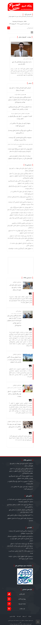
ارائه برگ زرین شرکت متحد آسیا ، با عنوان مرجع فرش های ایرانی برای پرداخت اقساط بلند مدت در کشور (20, 238)
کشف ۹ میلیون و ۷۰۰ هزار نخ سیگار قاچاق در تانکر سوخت (20, 117)
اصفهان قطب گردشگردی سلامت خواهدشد (19, 248)
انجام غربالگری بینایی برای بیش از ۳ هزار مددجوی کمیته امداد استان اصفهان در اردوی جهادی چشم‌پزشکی (20, 99)
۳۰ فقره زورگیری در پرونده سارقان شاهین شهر (19, 515)
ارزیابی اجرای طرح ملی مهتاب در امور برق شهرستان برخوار (20, 89)
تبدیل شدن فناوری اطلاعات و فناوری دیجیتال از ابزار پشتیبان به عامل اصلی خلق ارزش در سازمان (20, 225)
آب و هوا (24, 616)
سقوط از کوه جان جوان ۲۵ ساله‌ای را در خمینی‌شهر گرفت (20, 124)
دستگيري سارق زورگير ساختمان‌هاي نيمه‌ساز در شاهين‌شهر (20, 131)
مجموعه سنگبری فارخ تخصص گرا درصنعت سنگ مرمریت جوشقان (20, 138)
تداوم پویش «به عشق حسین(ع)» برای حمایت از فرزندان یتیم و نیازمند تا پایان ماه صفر (20, 150)
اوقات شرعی (12, 616)
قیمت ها (19, 616)
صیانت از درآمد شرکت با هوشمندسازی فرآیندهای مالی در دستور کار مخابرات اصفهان (20, 157)
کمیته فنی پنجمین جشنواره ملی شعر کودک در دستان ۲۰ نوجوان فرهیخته (20, 500)
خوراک (29, 616)
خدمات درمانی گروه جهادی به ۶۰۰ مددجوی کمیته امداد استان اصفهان (20, 231)
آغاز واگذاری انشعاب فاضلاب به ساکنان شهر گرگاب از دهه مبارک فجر (21, 511)
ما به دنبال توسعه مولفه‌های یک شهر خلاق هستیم (21, 63)
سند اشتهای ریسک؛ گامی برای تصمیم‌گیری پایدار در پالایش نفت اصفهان (20, 108)
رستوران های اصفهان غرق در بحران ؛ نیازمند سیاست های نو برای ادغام (21, 557)
